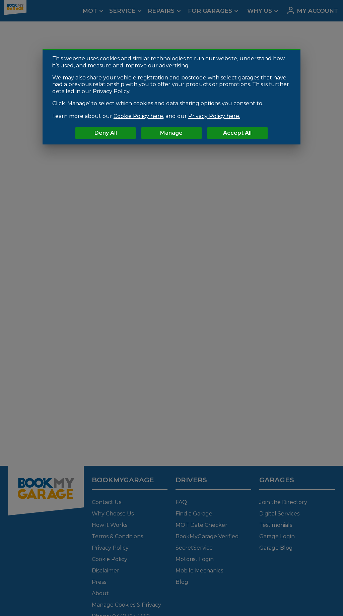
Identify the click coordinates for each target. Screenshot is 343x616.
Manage (171, 133)
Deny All (105, 133)
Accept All (237, 133)
